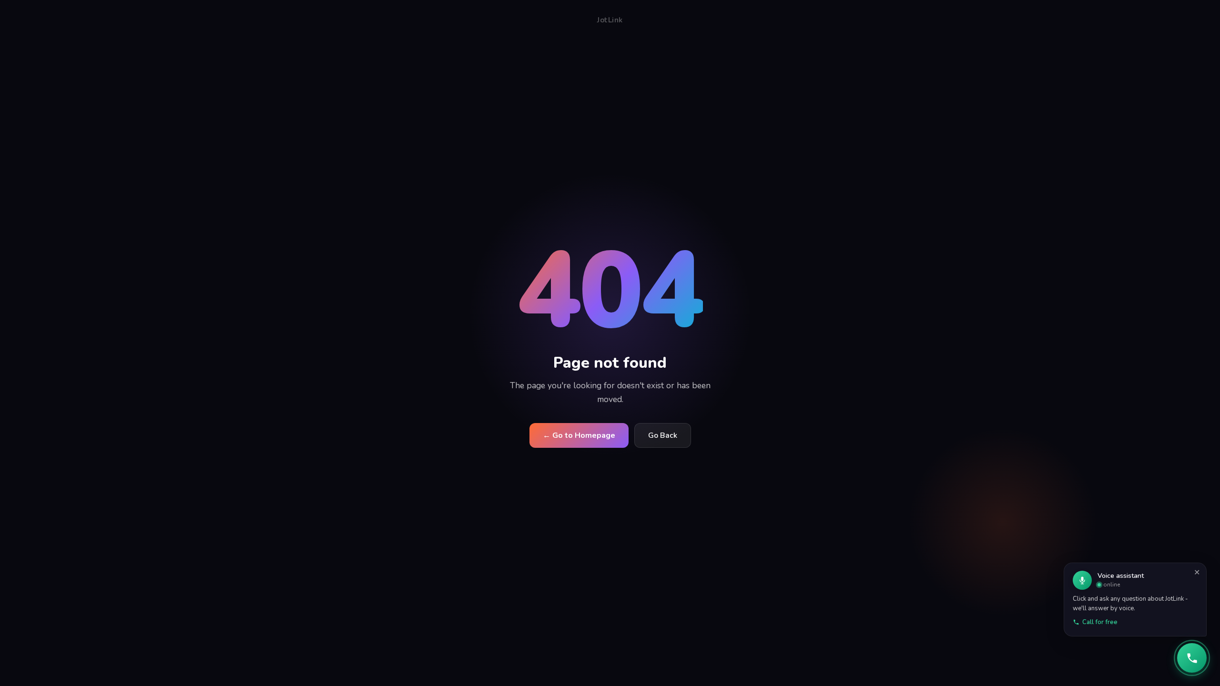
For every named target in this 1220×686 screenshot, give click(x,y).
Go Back (662, 435)
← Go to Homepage (579, 435)
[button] (1135, 599)
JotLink (610, 20)
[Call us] (1192, 658)
